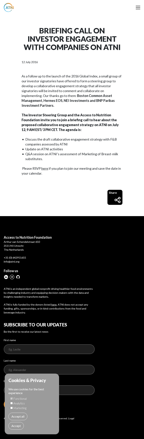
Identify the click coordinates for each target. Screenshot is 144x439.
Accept (16, 426)
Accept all (17, 416)
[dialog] (32, 404)
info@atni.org (12, 261)
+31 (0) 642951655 (15, 257)
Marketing (19, 408)
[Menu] (138, 7)
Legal (71, 418)
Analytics (19, 403)
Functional (20, 398)
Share (113, 192)
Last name (10, 360)
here (44, 168)
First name (10, 340)
